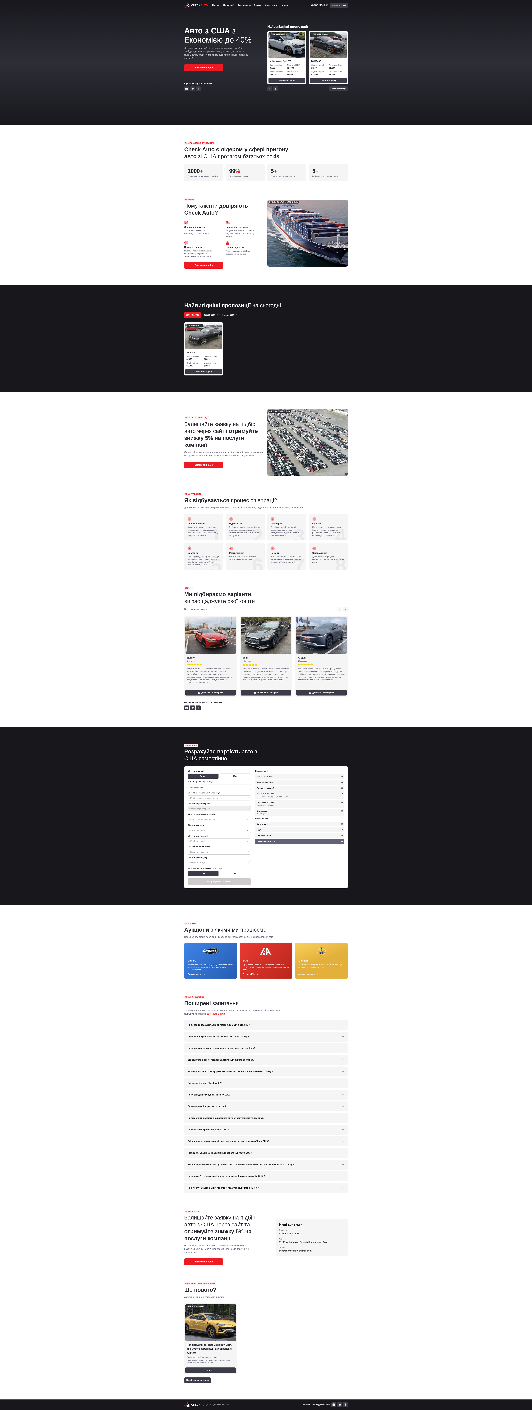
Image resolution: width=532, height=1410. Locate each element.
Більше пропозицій (338, 89)
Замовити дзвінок (339, 5)
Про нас (216, 5)
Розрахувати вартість (219, 881)
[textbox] (219, 798)
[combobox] (219, 798)
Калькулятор (271, 5)
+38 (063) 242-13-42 (319, 5)
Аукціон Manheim (306, 974)
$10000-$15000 (211, 315)
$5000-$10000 (192, 315)
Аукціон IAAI (249, 974)
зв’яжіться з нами (216, 1014)
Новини (284, 5)
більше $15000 (229, 315)
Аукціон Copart (195, 974)
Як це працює (244, 5)
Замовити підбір (204, 67)
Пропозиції (228, 5)
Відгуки (257, 5)
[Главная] (196, 5)
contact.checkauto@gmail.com (295, 1251)
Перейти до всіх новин (197, 1380)
